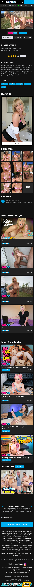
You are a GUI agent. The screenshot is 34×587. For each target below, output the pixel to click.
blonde (5, 84)
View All (20, 466)
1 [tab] (4, 497)
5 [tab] (14, 497)
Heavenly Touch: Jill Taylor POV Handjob (16, 458)
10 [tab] (26, 497)
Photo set (28, 37)
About (30, 553)
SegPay (31, 559)
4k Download (8, 37)
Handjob (19, 84)
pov (4, 87)
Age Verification (27, 571)
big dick (12, 84)
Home (3, 553)
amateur (27, 84)
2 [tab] (7, 497)
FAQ (13, 555)
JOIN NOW (29, 2)
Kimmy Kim (6, 369)
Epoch (17, 561)
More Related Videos (17, 525)
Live (20, 5)
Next (29, 482)
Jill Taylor (6, 460)
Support (4, 567)
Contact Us (10, 567)
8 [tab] (21, 497)
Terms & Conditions (8, 571)
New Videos (12, 5)
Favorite (19, 37)
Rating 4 (23, 56)
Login (20, 555)
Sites (22, 553)
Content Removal (27, 567)
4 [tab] (11, 497)
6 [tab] (16, 497)
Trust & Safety (17, 569)
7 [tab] (19, 497)
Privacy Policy (18, 571)
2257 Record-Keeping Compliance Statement (17, 572)
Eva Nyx (5, 400)
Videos (8, 553)
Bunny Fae (6, 431)
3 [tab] (9, 497)
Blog (26, 553)
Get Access (23, 33)
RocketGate (25, 559)
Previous (2, 482)
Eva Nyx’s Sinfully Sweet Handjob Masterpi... (13, 397)
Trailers (13, 553)
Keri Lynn (5, 241)
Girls (26, 5)
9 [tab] (24, 497)
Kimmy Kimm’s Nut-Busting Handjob (15, 367)
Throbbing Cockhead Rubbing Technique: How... (16, 428)
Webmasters (17, 567)
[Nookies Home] (11, 2)
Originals (3, 5)
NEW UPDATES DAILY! (17, 506)
